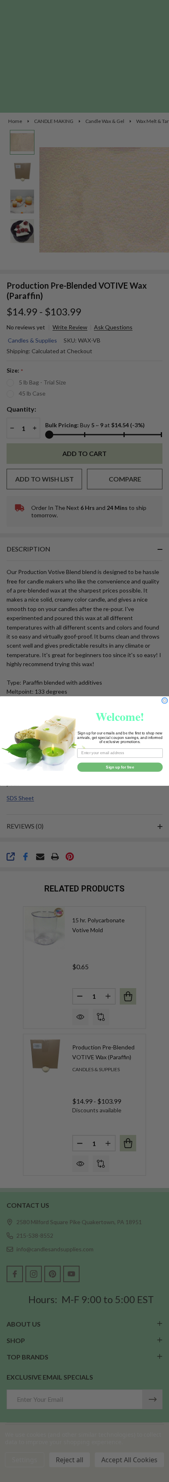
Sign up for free (120, 767)
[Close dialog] (164, 700)
